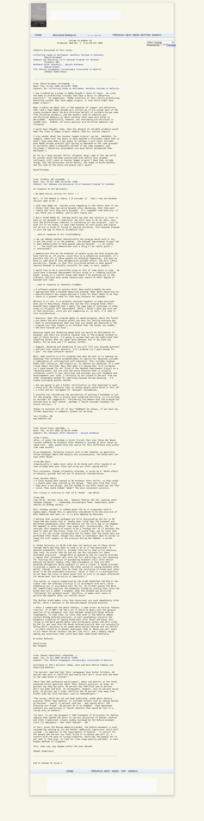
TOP (123, 771)
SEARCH (156, 35)
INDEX (136, 35)
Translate (171, 45)
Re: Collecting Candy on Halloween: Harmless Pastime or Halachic (81, 88)
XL (100, 35)
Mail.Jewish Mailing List (64, 35)
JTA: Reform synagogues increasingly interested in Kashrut (67, 69)
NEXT (129, 35)
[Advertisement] (85, 15)
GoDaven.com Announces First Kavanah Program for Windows (66, 60)
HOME (38, 35)
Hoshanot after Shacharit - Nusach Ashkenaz (58, 64)
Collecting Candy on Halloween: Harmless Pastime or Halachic (68, 55)
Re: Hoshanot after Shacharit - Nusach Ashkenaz (71, 433)
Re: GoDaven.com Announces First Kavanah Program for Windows (79, 184)
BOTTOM (146, 35)
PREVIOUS (118, 35)
